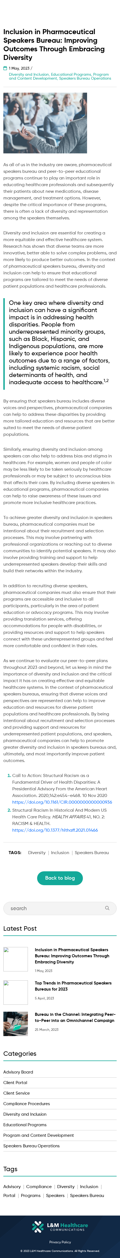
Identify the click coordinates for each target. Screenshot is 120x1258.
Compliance (39, 1187)
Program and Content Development (38, 1135)
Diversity (36, 853)
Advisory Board (18, 1072)
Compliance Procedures (26, 1104)
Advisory (12, 1187)
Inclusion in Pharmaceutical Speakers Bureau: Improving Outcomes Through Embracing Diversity (72, 956)
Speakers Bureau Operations (31, 1146)
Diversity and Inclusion (24, 1114)
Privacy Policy (60, 1242)
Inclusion (60, 853)
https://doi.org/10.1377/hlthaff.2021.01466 (55, 830)
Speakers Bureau (92, 853)
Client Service (16, 1093)
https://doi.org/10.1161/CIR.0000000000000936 (62, 802)
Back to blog (60, 878)
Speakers (55, 1196)
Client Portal (15, 1083)
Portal (9, 1196)
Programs (30, 1196)
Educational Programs (25, 1125)
